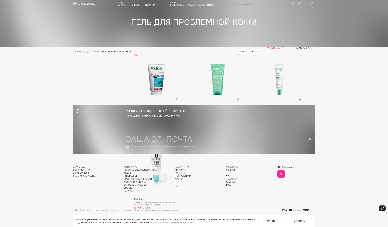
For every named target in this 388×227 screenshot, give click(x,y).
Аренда (179, 179)
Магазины (180, 170)
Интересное (177, 5)
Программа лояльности (138, 179)
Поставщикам (183, 176)
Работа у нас (182, 167)
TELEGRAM (231, 179)
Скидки (121, 3)
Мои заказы (130, 167)
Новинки (150, 5)
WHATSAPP (231, 182)
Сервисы (231, 170)
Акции (173, 3)
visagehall (79, 167)
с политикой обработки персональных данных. (173, 222)
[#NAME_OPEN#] (382, 208)
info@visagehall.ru (84, 176)
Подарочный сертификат (201, 5)
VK (227, 176)
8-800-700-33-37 (81, 170)
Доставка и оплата (135, 182)
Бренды (128, 188)
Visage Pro (232, 167)
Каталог (128, 191)
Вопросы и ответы (135, 185)
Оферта (127, 210)
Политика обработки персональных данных (156, 210)
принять (271, 221)
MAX (228, 185)
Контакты (180, 173)
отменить (299, 221)
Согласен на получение (164, 148)
